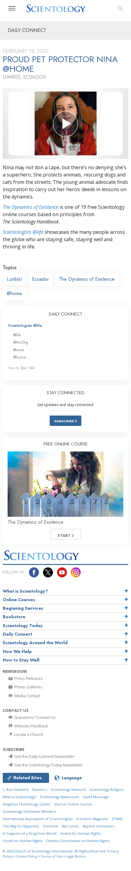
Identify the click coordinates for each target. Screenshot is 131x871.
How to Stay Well (21, 368)
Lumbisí (14, 279)
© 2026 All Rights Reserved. (55, 851)
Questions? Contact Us (34, 717)
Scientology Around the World (35, 643)
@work (18, 350)
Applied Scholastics (98, 826)
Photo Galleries (28, 687)
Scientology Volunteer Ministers (29, 811)
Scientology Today (23, 626)
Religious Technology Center (27, 804)
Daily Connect (17, 634)
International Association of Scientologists (38, 818)
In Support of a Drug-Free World (29, 833)
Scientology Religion (107, 789)
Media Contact (26, 695)
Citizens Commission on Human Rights (77, 840)
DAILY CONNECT (65, 314)
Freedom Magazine (92, 818)
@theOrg (20, 342)
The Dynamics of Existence (30, 207)
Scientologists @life (25, 325)
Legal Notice (76, 856)
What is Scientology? (25, 591)
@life (17, 335)
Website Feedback (30, 726)
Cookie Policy (26, 856)
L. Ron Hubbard (15, 789)
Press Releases (28, 678)
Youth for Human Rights (22, 840)
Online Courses (19, 600)
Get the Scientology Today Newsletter (48, 765)
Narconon (70, 826)
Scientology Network (68, 789)
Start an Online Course (73, 804)
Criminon (50, 826)
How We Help (17, 651)
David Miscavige (96, 796)
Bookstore (14, 617)
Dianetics (39, 789)
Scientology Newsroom (59, 796)
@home (14, 293)
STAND (117, 818)
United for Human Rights (80, 833)
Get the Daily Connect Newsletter (44, 756)
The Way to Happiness (21, 826)
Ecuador (40, 279)
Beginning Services (23, 608)
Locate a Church (28, 734)
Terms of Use (51, 856)
